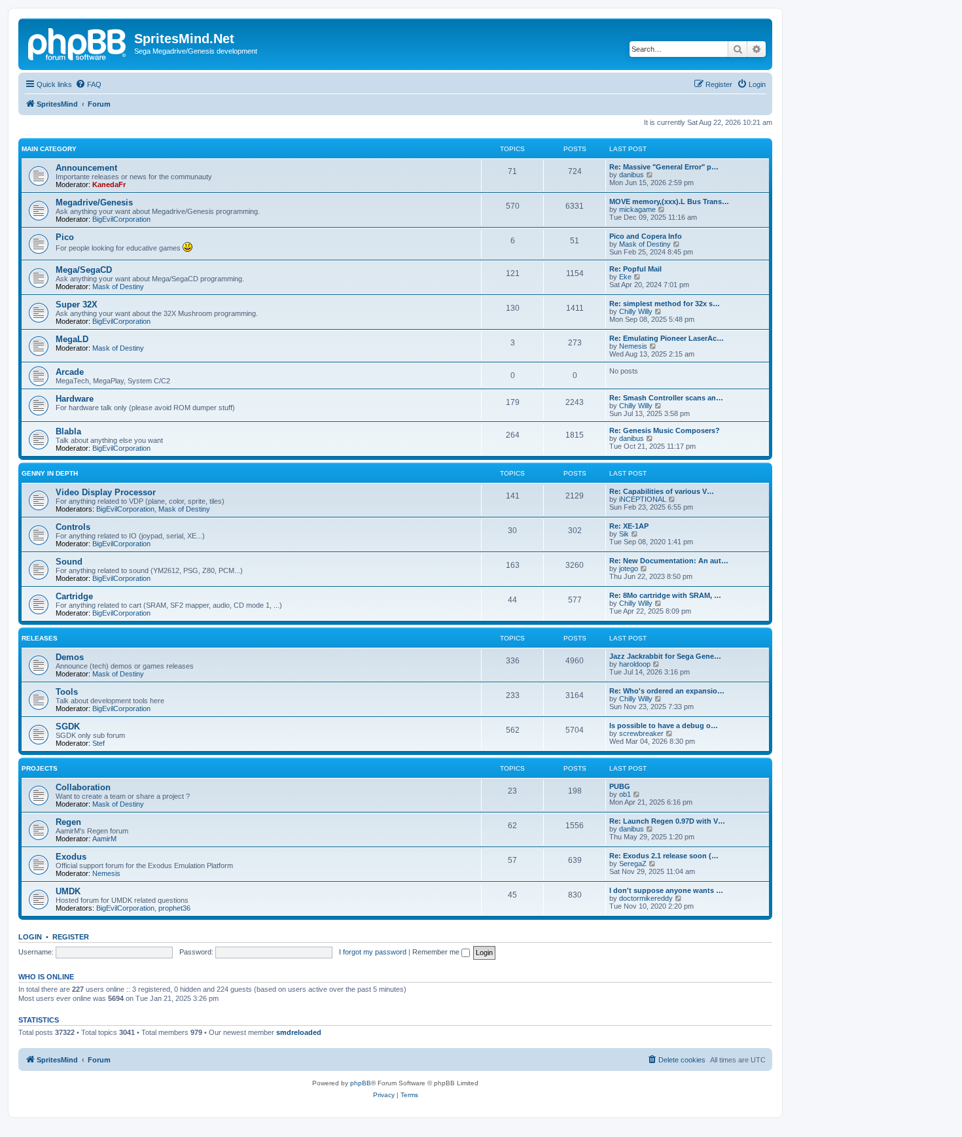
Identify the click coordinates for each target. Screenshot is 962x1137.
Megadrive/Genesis (94, 202)
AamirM (104, 839)
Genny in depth (50, 473)
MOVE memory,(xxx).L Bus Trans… (669, 201)
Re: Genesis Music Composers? (664, 430)
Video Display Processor (106, 492)
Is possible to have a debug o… (663, 725)
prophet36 (174, 908)
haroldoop (634, 664)
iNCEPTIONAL (642, 499)
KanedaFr (109, 184)
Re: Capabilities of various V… (661, 491)
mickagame (637, 209)
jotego (628, 568)
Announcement (86, 168)
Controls (73, 527)
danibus (631, 175)
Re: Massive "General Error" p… (664, 167)
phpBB (360, 1083)
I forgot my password (372, 952)
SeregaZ (633, 863)
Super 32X (77, 304)
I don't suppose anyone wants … (666, 890)
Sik (624, 534)
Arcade (70, 372)
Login (30, 937)
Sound (69, 562)
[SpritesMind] (78, 42)
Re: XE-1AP (629, 526)
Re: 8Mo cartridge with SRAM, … (665, 595)
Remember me (436, 952)
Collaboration (83, 787)
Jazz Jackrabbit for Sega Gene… (665, 656)
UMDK (68, 891)
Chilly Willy (635, 311)
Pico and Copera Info (645, 236)
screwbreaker (641, 733)
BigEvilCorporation (121, 219)
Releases (40, 638)
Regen (68, 822)
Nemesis (633, 346)
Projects (40, 768)
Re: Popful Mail (635, 269)
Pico (65, 237)
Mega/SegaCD (84, 270)
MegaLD (72, 339)
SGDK (68, 726)
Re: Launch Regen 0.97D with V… (667, 821)
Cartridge (74, 596)
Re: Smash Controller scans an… (666, 398)
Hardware (75, 399)
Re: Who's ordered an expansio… (666, 691)
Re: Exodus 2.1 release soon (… (664, 856)
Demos (70, 657)
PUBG (619, 786)
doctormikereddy (646, 898)
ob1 (625, 794)
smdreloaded (298, 1032)
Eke (625, 277)
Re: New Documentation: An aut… (668, 561)
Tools (67, 692)
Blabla (68, 431)
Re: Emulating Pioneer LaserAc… (666, 338)
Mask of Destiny (645, 244)
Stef (98, 743)
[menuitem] (88, 84)
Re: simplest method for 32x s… (664, 303)
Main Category (49, 148)
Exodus (71, 857)
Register (70, 937)
